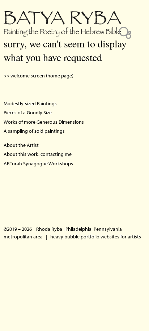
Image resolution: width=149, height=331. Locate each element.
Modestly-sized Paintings (30, 103)
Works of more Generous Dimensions (44, 122)
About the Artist (21, 145)
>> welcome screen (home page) (38, 75)
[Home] (62, 18)
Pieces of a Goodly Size (28, 112)
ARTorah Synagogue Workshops (38, 163)
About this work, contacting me (38, 154)
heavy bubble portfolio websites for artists (95, 236)
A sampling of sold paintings (34, 131)
